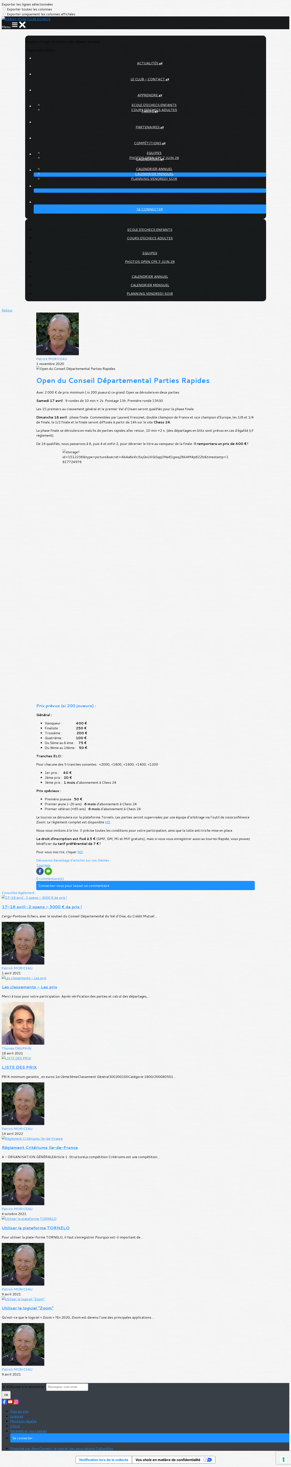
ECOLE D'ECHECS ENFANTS (154, 104)
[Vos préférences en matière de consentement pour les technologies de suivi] (283, 1459)
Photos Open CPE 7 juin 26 (150, 261)
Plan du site (19, 1411)
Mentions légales (23, 1421)
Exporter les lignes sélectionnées (27, 4)
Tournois (43, 865)
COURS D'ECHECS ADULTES (150, 238)
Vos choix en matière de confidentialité (167, 1460)
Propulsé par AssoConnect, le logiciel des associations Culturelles (61, 1448)
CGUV (15, 1426)
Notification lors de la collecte (103, 1460)
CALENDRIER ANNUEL (154, 168)
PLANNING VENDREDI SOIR (154, 178)
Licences (16, 1416)
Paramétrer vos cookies (28, 1430)
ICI (107, 822)
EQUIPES (154, 152)
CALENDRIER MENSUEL (154, 173)
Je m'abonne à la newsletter (24, 1386)
